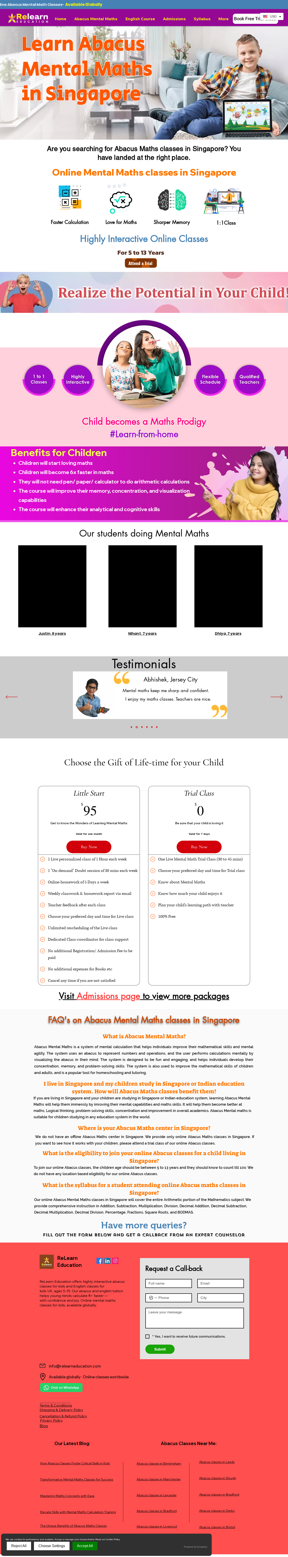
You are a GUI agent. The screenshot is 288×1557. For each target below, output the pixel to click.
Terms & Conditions (56, 1405)
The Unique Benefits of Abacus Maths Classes (73, 1526)
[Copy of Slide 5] (157, 727)
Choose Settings (51, 1546)
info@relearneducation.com (75, 1366)
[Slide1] (131, 727)
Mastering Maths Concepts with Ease (67, 1496)
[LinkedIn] (107, 1261)
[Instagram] (115, 1261)
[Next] (276, 697)
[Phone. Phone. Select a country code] (153, 1298)
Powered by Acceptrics (195, 1547)
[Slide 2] (136, 727)
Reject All (19, 1546)
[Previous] (12, 697)
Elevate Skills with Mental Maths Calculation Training (78, 1512)
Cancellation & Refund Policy (63, 1416)
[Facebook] (100, 1261)
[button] (96, 19)
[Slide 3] (142, 727)
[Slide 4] (147, 727)
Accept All (85, 1546)
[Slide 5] (152, 727)
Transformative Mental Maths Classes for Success (76, 1479)
